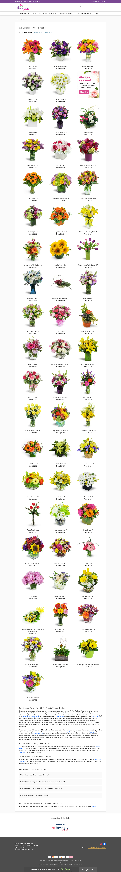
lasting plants (23, 752)
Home (16, 19)
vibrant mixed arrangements (30, 717)
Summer (34, 13)
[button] (116, 864)
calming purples (91, 732)
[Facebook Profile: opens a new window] (104, 844)
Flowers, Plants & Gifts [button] (83, 13)
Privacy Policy (53, 864)
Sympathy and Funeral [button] (65, 13)
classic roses (96, 717)
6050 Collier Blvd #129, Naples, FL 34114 (27, 846)
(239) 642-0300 (19, 848)
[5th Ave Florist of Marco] (28, 7)
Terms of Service (43, 864)
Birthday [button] (52, 13)
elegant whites (69, 732)
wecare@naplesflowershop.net (24, 849)
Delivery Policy (78, 864)
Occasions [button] (42, 13)
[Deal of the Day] (88, 84)
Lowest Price (48, 32)
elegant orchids (59, 717)
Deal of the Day (25, 13)
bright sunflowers (37, 734)
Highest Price (38, 32)
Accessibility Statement (66, 864)
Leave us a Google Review (97, 848)
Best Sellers (28, 32)
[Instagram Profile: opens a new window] (100, 844)
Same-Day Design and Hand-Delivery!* (27, 1)
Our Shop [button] (96, 13)
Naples (94, 806)
